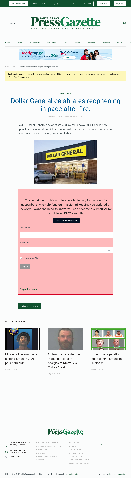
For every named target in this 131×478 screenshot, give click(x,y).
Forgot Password (28, 289)
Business (106, 42)
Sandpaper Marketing (117, 473)
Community (35, 42)
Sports (119, 42)
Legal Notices (57, 4)
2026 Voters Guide (18, 3)
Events (77, 42)
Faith (65, 42)
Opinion (91, 42)
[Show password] (109, 250)
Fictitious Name (71, 4)
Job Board (44, 4)
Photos (34, 3)
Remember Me (30, 257)
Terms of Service (71, 473)
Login (101, 443)
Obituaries (51, 42)
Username (25, 227)
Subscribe (103, 3)
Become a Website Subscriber (66, 220)
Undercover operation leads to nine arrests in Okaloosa (106, 359)
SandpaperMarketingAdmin (73, 116)
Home (7, 42)
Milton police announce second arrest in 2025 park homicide (21, 359)
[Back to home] (65, 23)
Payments (119, 3)
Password (24, 242)
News (20, 42)
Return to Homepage (29, 306)
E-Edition (87, 3)
